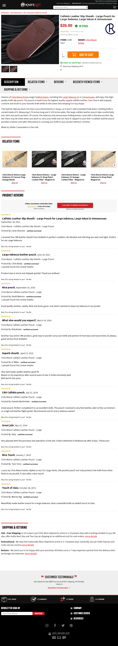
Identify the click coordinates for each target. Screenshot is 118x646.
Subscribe (38, 613)
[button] (4, 4)
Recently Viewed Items (86, 82)
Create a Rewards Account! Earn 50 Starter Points (100, 3)
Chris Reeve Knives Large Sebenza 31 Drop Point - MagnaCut (102, 177)
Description (11, 82)
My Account (104, 1)
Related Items (36, 82)
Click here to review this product (75, 205)
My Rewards (112, 1)
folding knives (42, 97)
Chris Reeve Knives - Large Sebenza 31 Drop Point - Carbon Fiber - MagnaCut (44, 177)
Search (87, 7)
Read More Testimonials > (59, 588)
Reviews (59, 82)
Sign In (97, 1)
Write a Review (74, 34)
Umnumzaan (88, 97)
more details (91, 536)
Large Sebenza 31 (70, 97)
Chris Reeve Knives (20, 97)
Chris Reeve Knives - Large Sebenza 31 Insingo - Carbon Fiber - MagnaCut (73, 177)
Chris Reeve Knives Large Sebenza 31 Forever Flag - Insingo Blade (14, 177)
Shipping (16, 89)
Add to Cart (83, 54)
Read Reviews (64, 34)
